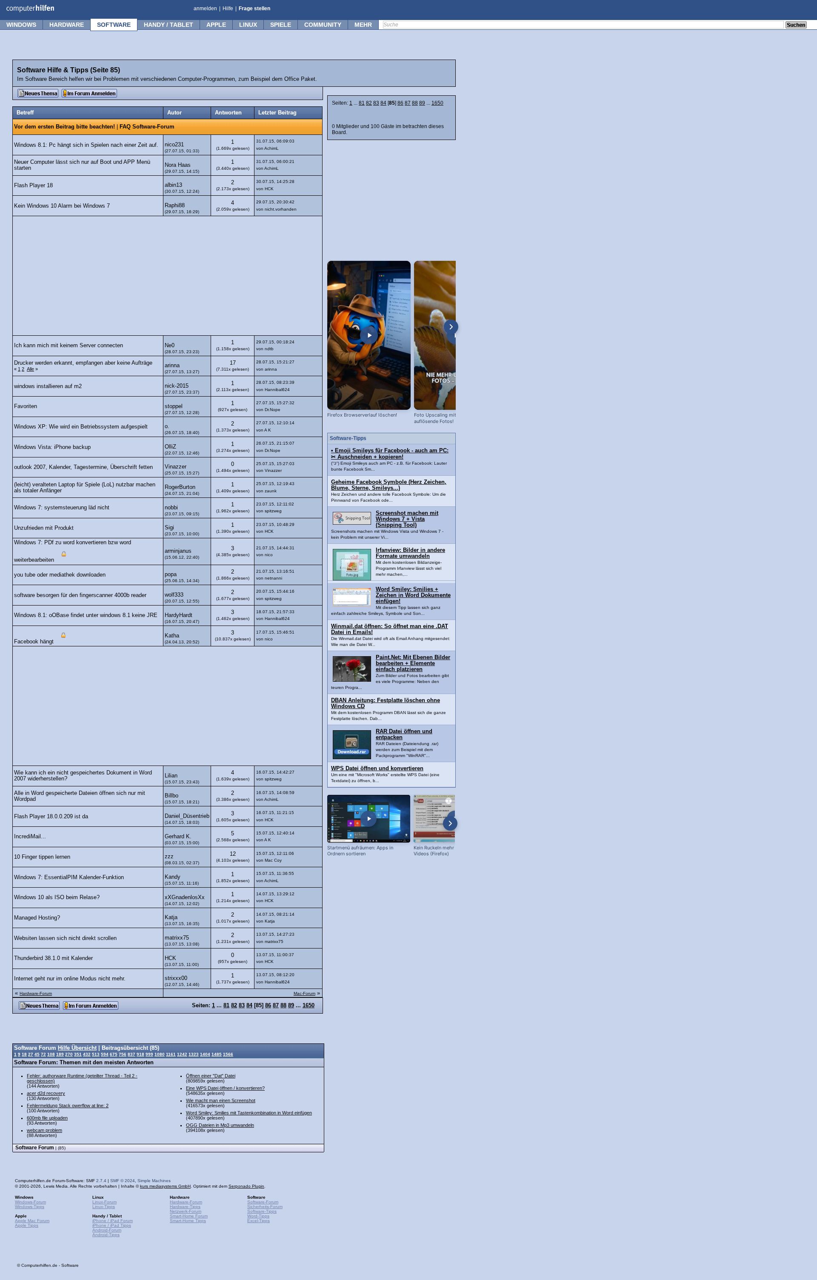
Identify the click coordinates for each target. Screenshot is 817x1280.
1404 (205, 1054)
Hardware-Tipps (185, 1206)
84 (383, 103)
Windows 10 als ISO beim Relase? (57, 897)
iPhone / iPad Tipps (111, 1225)
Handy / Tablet (168, 24)
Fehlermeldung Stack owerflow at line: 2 (68, 1105)
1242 (182, 1054)
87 (408, 103)
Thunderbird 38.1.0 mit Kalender (53, 958)
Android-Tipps (106, 1234)
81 (362, 103)
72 (43, 1054)
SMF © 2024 (122, 1180)
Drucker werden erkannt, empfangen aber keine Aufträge (83, 363)
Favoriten (25, 406)
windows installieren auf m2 (48, 386)
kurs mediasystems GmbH (165, 1186)
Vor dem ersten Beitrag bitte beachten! (64, 127)
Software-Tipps (262, 1211)
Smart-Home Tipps (188, 1220)
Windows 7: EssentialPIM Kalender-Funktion (69, 877)
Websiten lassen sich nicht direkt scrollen (65, 938)
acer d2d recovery (46, 1093)
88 (415, 103)
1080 (159, 1054)
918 (140, 1054)
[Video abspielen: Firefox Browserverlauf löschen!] (369, 335)
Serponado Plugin (246, 1186)
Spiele (280, 24)
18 (24, 1054)
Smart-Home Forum (189, 1216)
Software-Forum (262, 1202)
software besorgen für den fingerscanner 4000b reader (80, 595)
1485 (216, 1054)
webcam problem (44, 1130)
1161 (171, 1054)
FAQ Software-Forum (147, 127)
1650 (437, 103)
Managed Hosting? (37, 918)
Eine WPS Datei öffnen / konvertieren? (225, 1088)
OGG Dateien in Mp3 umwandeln (220, 1125)
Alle (30, 368)
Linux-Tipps (103, 1206)
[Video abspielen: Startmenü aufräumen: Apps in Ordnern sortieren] (368, 818)
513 (96, 1054)
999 (149, 1054)
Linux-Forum (104, 1202)
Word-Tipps (258, 1216)
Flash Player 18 (33, 186)
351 (78, 1054)
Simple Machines (154, 1180)
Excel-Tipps (258, 1220)
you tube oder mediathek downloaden (60, 575)
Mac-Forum (304, 993)
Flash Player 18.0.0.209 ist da (51, 817)
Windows (21, 24)
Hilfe (228, 8)
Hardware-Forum (36, 993)
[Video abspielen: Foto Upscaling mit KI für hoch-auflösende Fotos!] (455, 335)
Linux (248, 24)
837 (131, 1054)
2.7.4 (101, 1180)
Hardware (66, 24)
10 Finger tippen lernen (42, 857)
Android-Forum (106, 1230)
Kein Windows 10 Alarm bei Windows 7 (62, 206)
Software (114, 24)
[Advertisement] (167, 275)
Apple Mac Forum (32, 1220)
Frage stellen (254, 8)
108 (51, 1054)
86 (400, 103)
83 (376, 103)
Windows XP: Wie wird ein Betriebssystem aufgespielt (81, 427)
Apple (216, 24)
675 (113, 1054)
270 (69, 1054)
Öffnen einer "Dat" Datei (210, 1075)
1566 (228, 1054)
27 (30, 1054)
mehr (363, 24)
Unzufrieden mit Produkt (44, 528)
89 (422, 103)
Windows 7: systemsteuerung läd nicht (61, 508)
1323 (194, 1054)
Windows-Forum (30, 1202)
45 (37, 1054)
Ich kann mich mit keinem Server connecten (68, 346)
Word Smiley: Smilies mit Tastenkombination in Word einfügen (249, 1112)
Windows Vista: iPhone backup (52, 447)
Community (322, 24)
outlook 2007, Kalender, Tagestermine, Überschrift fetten (83, 467)
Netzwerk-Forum (185, 1211)
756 (122, 1054)
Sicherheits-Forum (265, 1206)
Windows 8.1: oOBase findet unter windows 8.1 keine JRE (85, 615)
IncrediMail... (30, 837)
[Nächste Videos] (451, 327)
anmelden (205, 8)
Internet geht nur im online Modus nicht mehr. (70, 979)
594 (105, 1054)
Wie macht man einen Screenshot (220, 1100)
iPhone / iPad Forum (112, 1220)
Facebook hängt (34, 642)
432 (87, 1054)
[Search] (796, 26)
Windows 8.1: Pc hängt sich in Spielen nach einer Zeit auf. (86, 145)
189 (60, 1054)
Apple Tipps (26, 1225)
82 (369, 103)
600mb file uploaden (47, 1117)
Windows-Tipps (29, 1206)
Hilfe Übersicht (77, 1048)
